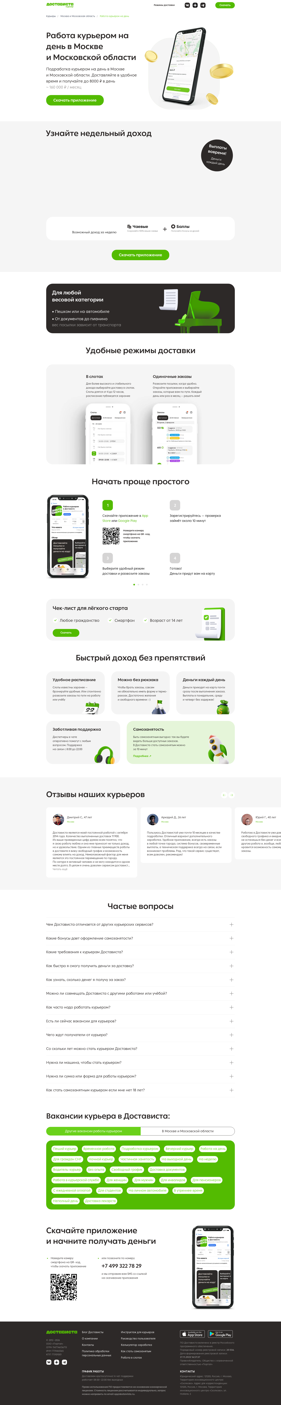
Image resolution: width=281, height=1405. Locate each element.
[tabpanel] (140, 1175)
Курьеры (51, 16)
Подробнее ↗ (142, 756)
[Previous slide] (224, 795)
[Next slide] (231, 795)
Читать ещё (60, 869)
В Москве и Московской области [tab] (188, 1131)
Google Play (127, 521)
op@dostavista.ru (124, 1394)
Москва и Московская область (77, 16)
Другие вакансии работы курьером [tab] (93, 1131)
